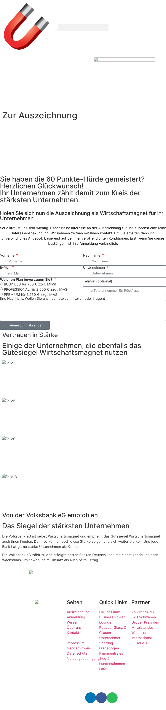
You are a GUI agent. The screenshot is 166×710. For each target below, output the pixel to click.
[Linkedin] (90, 697)
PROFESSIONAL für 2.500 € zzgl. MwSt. (36, 289)
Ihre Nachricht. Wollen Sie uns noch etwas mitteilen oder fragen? (52, 298)
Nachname (92, 255)
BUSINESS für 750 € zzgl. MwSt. (30, 284)
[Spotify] (112, 697)
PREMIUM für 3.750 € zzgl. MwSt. (31, 294)
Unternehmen (94, 267)
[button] (83, 27)
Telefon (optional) (97, 281)
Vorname (8, 255)
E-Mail (5, 267)
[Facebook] (101, 697)
